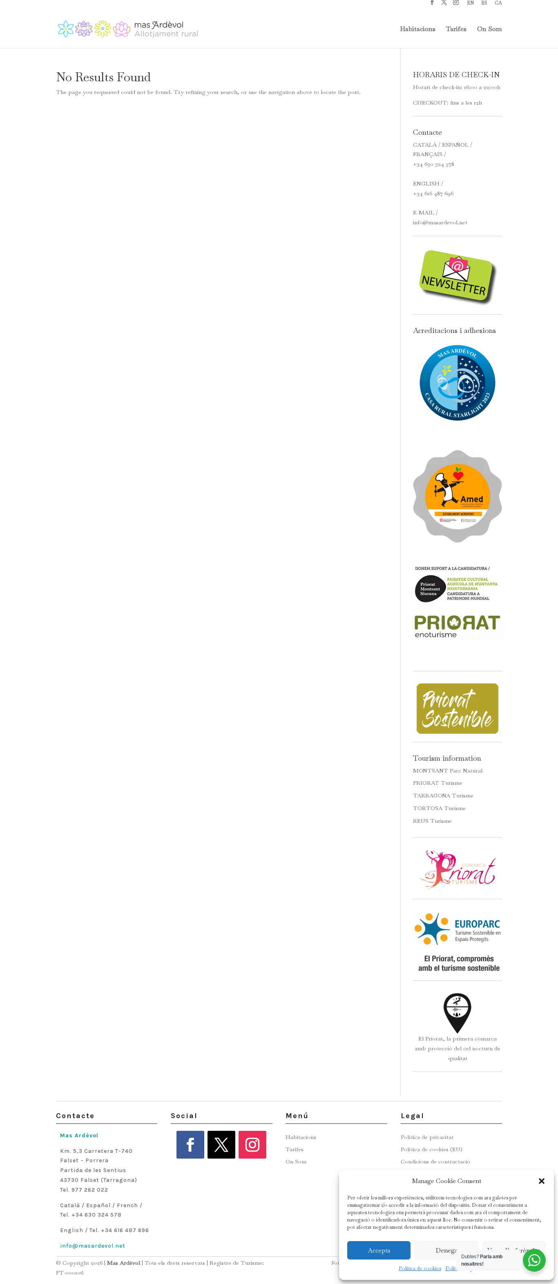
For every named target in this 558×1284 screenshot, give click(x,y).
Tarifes (456, 29)
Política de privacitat (427, 1137)
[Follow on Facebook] (190, 1145)
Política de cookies (420, 1268)
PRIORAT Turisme (437, 782)
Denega (447, 1250)
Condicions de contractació (435, 1162)
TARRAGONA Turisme (443, 795)
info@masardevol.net (440, 222)
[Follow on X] (221, 1145)
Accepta (379, 1250)
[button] (542, 1181)
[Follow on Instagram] (252, 1145)
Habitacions (417, 29)
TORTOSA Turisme (439, 808)
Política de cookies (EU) (431, 1149)
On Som (489, 29)
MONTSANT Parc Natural (447, 770)
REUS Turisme (432, 820)
